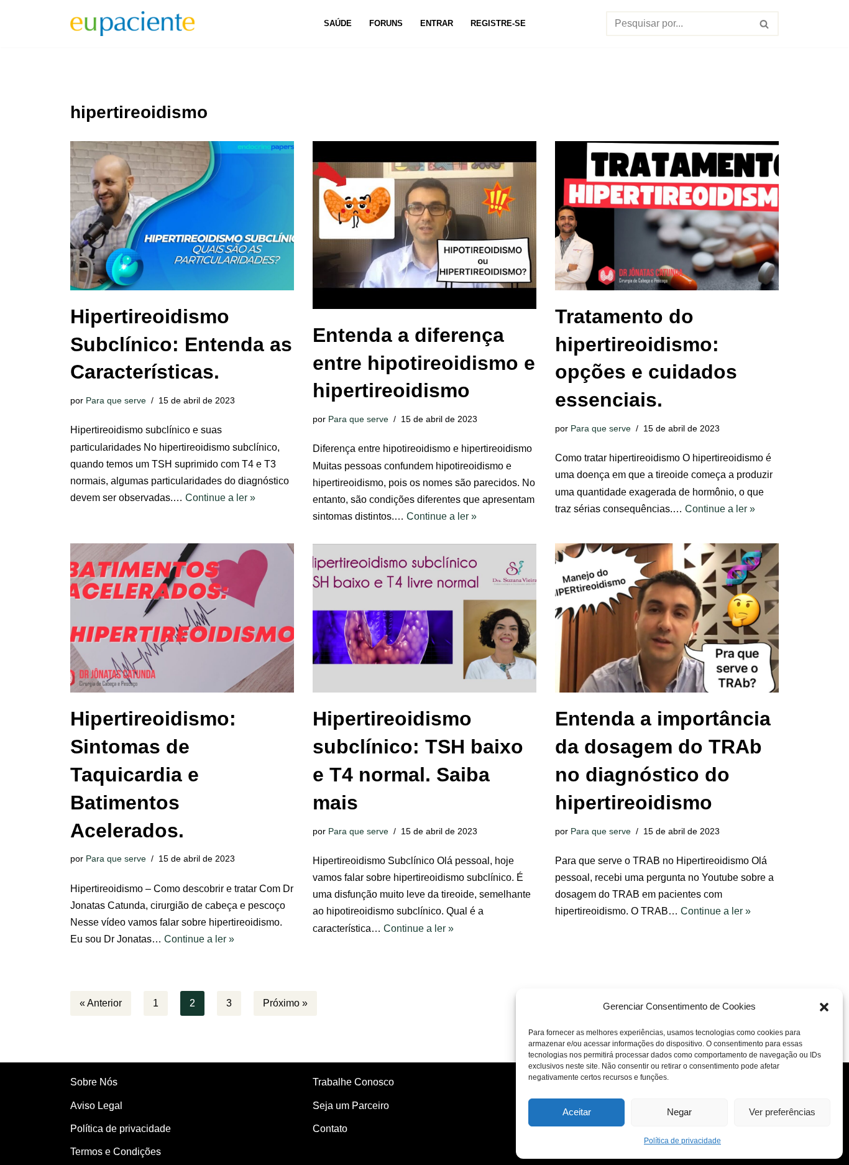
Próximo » (285, 1003)
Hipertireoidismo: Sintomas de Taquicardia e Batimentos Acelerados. (153, 774)
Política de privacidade (682, 1140)
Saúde (338, 23)
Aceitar (576, 1112)
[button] (824, 1006)
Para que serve (116, 400)
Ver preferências (782, 1112)
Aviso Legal (96, 1105)
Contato (330, 1128)
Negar (679, 1112)
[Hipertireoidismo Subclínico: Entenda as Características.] (182, 215)
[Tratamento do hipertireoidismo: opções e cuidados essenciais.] (667, 215)
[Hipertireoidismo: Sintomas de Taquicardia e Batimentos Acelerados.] (182, 618)
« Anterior (101, 1003)
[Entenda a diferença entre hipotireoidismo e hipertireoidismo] (424, 225)
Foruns (386, 23)
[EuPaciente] (132, 23)
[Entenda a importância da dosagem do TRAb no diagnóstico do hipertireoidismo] (667, 618)
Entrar (436, 23)
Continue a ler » (220, 497)
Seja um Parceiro (351, 1105)
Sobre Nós (93, 1082)
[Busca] (765, 23)
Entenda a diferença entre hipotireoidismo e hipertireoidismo (424, 363)
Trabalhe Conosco (353, 1082)
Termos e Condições (115, 1151)
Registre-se (498, 23)
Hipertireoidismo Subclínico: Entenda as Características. (181, 344)
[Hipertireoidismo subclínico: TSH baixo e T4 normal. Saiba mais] (424, 618)
